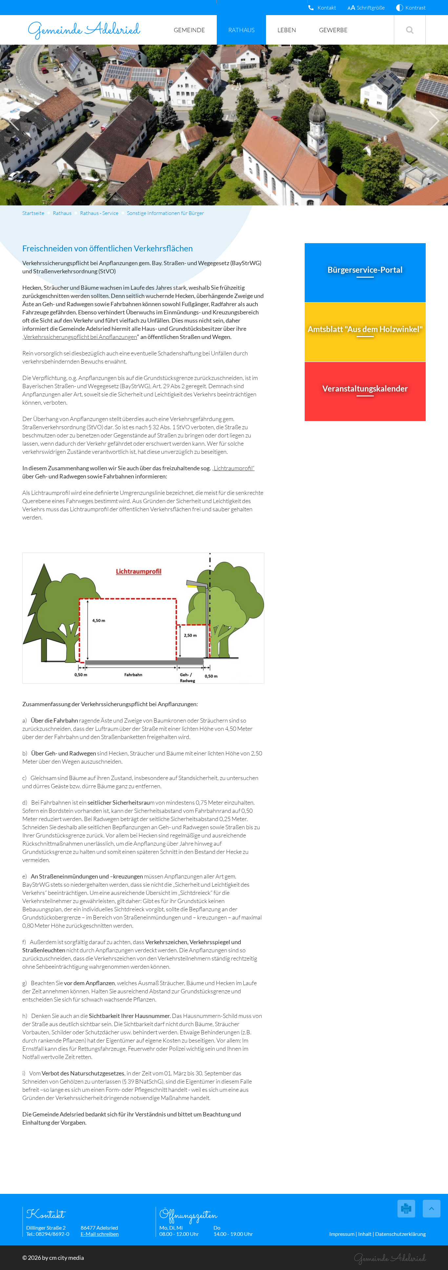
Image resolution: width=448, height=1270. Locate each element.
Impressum (342, 1234)
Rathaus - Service (99, 213)
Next (434, 121)
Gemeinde (189, 29)
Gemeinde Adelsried (83, 30)
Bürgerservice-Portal (365, 269)
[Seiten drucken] (406, 1208)
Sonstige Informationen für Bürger (165, 213)
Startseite (33, 213)
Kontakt (326, 7)
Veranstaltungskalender (365, 388)
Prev (14, 121)
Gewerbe (333, 29)
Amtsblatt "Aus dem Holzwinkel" (365, 329)
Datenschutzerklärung (400, 1234)
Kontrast (415, 7)
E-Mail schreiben (100, 1234)
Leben (286, 29)
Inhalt (365, 1234)
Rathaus (241, 29)
